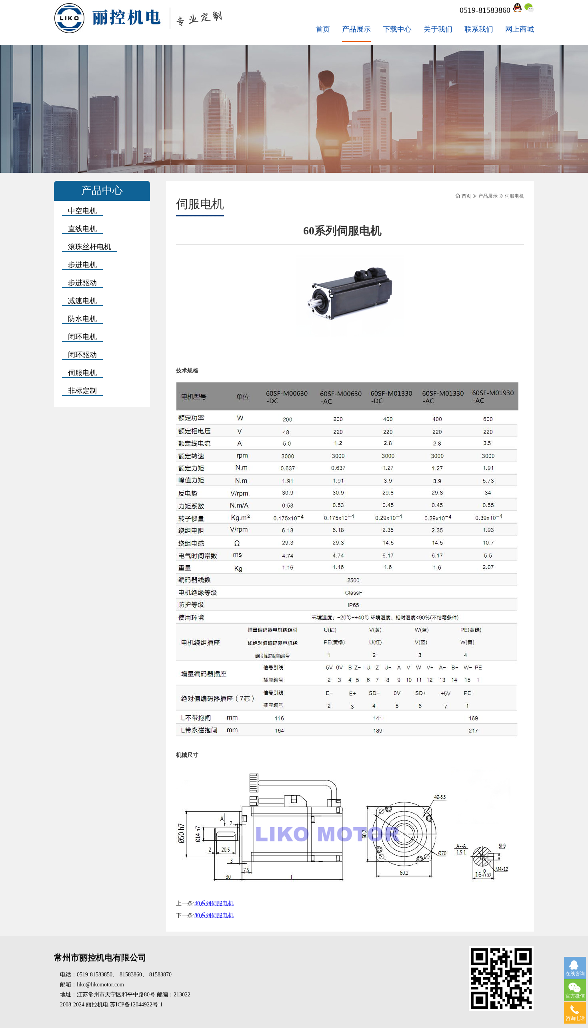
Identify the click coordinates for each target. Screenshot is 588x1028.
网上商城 (519, 29)
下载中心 (397, 29)
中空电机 (82, 211)
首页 (323, 29)
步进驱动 (82, 283)
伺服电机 (82, 373)
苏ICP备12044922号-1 (136, 1005)
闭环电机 (82, 337)
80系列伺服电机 (214, 915)
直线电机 (82, 229)
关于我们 (438, 29)
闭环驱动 (82, 355)
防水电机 (82, 319)
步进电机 (82, 265)
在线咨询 (575, 973)
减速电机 (82, 301)
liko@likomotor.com (100, 985)
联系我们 (478, 29)
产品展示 (356, 29)
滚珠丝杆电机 (89, 247)
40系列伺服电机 (214, 903)
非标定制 (82, 391)
